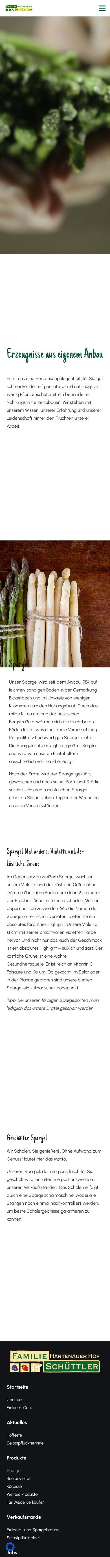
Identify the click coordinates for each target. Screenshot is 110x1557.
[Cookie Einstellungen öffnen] (10, 1549)
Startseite (17, 1387)
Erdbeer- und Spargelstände (33, 1529)
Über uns (15, 1399)
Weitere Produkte (22, 1494)
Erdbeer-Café (19, 1407)
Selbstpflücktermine (25, 1443)
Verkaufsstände (24, 1517)
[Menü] (102, 8)
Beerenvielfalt (19, 1478)
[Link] (19, 8)
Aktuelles (17, 1422)
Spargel (14, 1470)
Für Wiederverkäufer (25, 1502)
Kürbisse (14, 1486)
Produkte (17, 1458)
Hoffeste (14, 1435)
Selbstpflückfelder (23, 1537)
